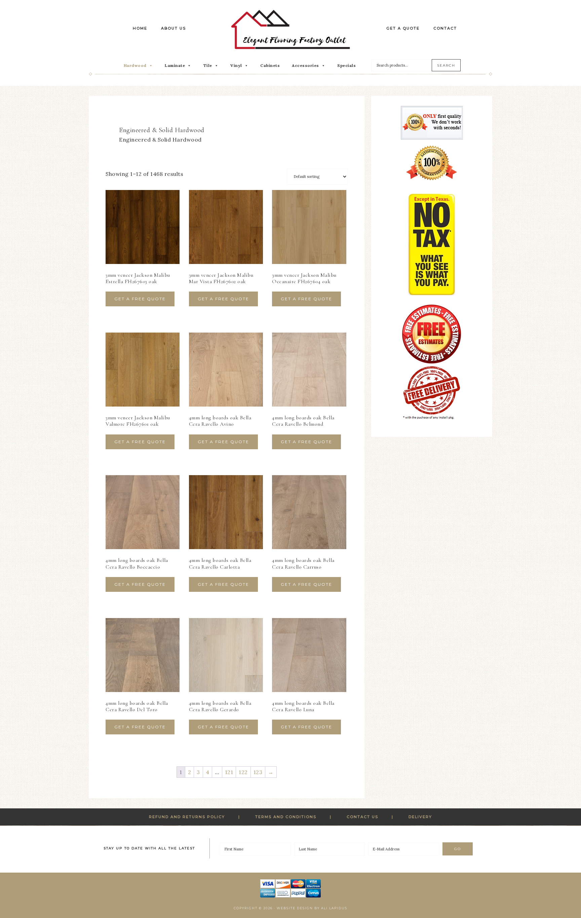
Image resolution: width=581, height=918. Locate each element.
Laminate (175, 65)
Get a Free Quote (140, 298)
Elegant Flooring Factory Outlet (290, 29)
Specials (346, 65)
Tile (207, 65)
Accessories (305, 65)
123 (258, 772)
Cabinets (270, 65)
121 (229, 772)
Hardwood (135, 65)
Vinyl (236, 65)
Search (446, 65)
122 (243, 772)
